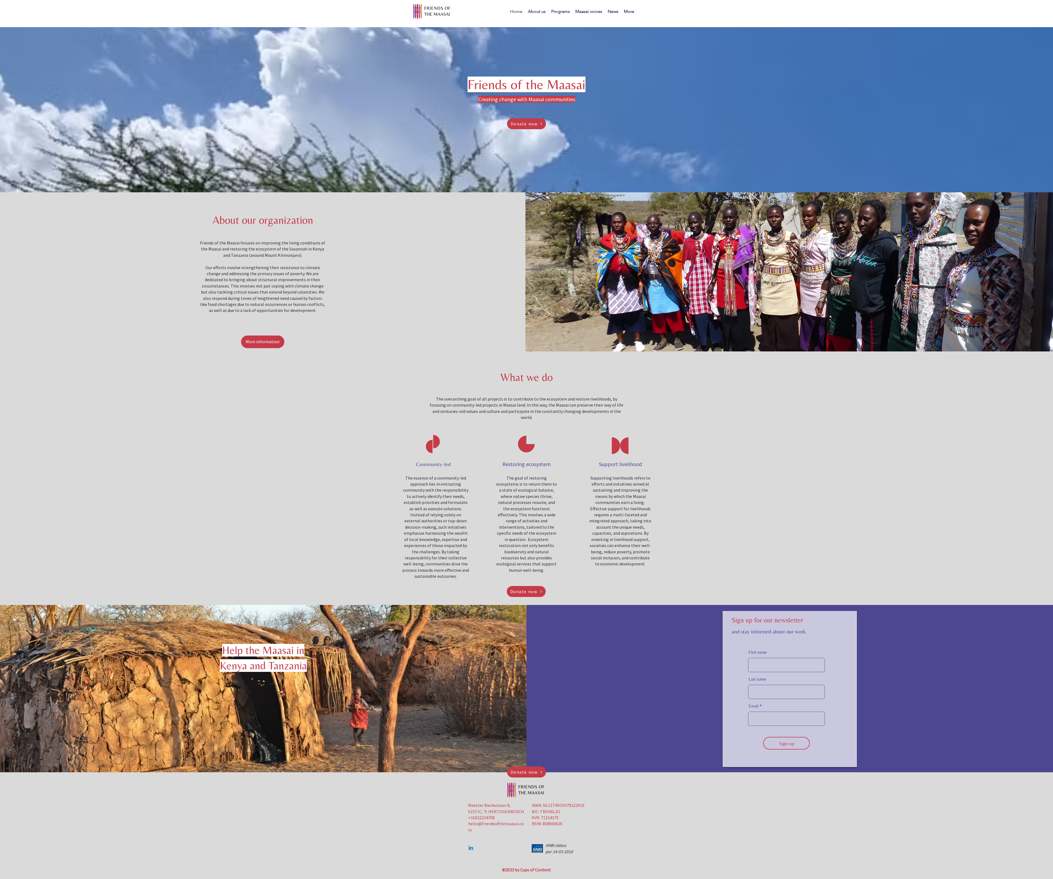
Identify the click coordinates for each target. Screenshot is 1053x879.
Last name (757, 679)
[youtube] (471, 848)
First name (758, 652)
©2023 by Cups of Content (526, 869)
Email (753, 706)
